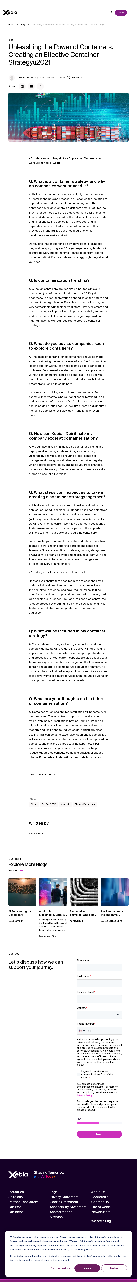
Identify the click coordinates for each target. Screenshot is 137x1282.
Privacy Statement (64, 1197)
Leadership (100, 1197)
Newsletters (100, 1212)
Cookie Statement (64, 1202)
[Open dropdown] (132, 13)
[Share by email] (31, 86)
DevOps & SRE (49, 804)
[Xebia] (10, 12)
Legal (54, 1192)
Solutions (15, 1197)
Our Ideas (16, 1212)
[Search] (111, 13)
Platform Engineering (85, 804)
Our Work (15, 1207)
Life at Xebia (101, 1207)
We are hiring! (101, 1221)
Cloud (34, 804)
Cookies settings (60, 1268)
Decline (114, 1268)
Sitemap (56, 1217)
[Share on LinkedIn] (22, 86)
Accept (87, 1268)
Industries (16, 1192)
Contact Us (100, 1202)
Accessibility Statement (68, 1207)
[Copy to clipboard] (40, 86)
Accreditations (61, 1212)
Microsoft (65, 804)
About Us (98, 1192)
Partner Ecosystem (23, 1202)
